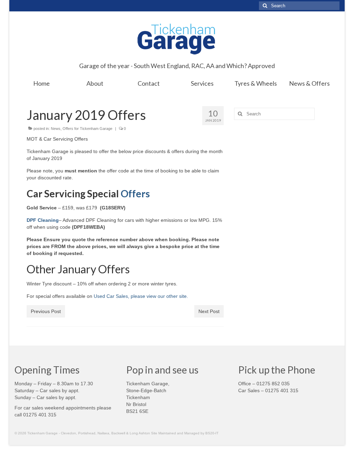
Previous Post (46, 311)
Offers (135, 193)
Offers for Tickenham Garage (87, 128)
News (55, 128)
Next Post (209, 311)
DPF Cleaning (43, 220)
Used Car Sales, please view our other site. (141, 296)
